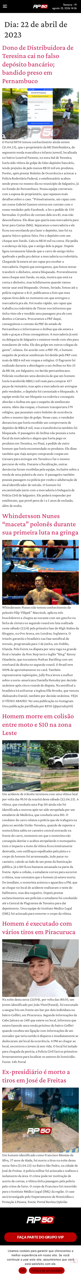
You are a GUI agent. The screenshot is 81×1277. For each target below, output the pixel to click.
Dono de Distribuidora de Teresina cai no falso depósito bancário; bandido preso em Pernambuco (37, 64)
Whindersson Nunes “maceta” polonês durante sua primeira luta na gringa (40, 524)
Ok (23, 1270)
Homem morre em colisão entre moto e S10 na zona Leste (38, 724)
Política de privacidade (46, 1270)
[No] (74, 1261)
